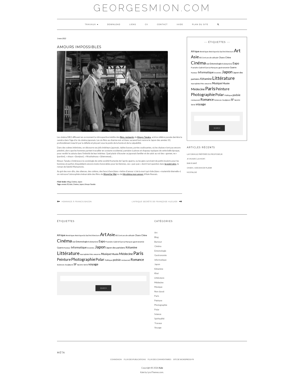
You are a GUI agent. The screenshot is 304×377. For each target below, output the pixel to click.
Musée (226, 83)
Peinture (222, 89)
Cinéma (74, 182)
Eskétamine (227, 64)
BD (200, 58)
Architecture (228, 52)
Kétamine (206, 78)
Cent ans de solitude (210, 58)
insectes (217, 72)
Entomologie (216, 63)
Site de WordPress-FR (183, 359)
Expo (236, 63)
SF (232, 99)
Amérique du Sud (216, 52)
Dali (207, 64)
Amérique (204, 51)
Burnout (158, 242)
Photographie (203, 94)
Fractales (194, 68)
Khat (156, 273)
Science (157, 314)
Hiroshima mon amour (133, 174)
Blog (69, 182)
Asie (70, 184)
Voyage (157, 327)
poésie (236, 95)
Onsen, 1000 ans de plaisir (199, 168)
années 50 (65, 184)
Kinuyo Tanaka (144, 137)
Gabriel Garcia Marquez (208, 68)
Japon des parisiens (115, 247)
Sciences (218, 100)
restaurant (195, 100)
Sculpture (226, 100)
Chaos (222, 57)
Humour (194, 73)
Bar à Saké (192, 163)
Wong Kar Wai (110, 174)
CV (146, 24)
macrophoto (195, 83)
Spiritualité (159, 318)
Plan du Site (200, 24)
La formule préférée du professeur (204, 154)
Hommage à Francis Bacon (77, 201)
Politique (228, 95)
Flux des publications (135, 359)
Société (237, 100)
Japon (80, 182)
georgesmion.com (152, 7)
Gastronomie (160, 255)
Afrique (195, 51)
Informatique (206, 72)
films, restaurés (127, 137)
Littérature (223, 78)
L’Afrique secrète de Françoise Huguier (154, 201)
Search (217, 128)
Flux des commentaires (159, 359)
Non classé (159, 291)
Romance (207, 99)
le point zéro (170, 164)
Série (193, 104)
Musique (217, 83)
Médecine (198, 89)
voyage (201, 104)
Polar (219, 94)
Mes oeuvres (206, 83)
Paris (210, 88)
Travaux (91, 24)
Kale (161, 368)
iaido (180, 24)
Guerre (233, 67)
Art (237, 50)
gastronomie (223, 67)
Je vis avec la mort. (196, 159)
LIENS (132, 24)
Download (113, 24)
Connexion (116, 359)
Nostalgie (192, 172)
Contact (162, 24)
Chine (228, 57)
